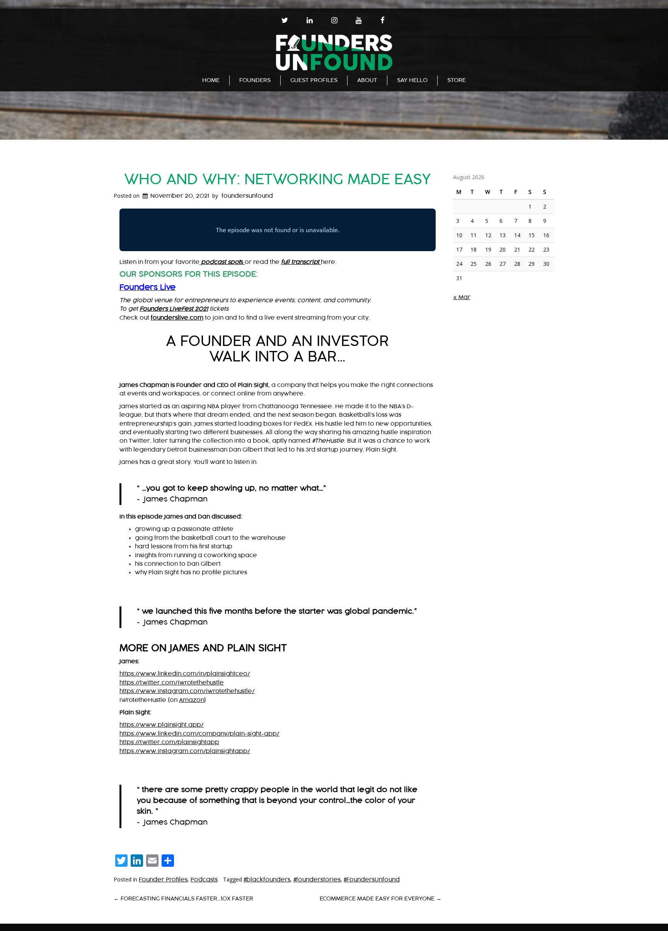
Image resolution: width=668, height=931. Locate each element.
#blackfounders (267, 880)
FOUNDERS (255, 80)
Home (211, 80)
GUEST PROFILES (313, 80)
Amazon (191, 700)
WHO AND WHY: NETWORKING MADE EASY (277, 180)
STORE (456, 80)
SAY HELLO (412, 80)
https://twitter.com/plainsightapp (169, 742)
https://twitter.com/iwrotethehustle (171, 683)
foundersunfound (247, 196)
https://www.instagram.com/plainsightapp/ (184, 751)
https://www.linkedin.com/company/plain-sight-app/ (199, 734)
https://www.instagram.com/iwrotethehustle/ (187, 691)
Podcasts (204, 880)
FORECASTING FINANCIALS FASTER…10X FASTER (183, 899)
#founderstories (317, 880)
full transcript (301, 262)
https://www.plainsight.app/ (161, 725)
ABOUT (367, 80)
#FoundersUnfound (372, 880)
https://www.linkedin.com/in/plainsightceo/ (184, 674)
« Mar (461, 297)
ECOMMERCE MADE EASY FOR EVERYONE (380, 899)
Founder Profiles (163, 880)
